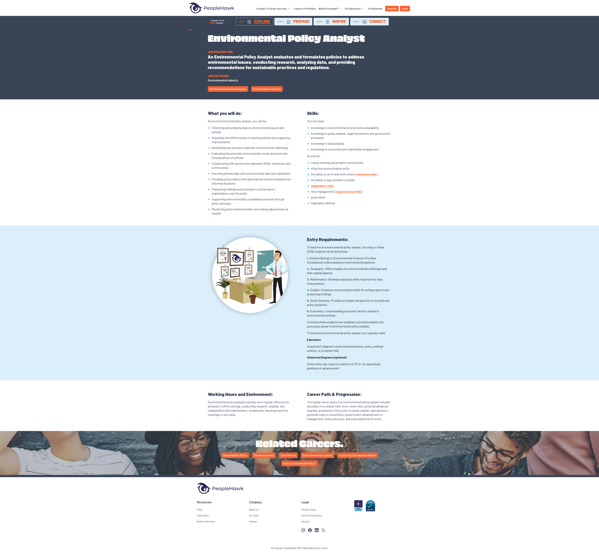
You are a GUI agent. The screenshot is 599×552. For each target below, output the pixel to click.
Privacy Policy (308, 509)
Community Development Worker (357, 455)
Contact (253, 521)
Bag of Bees (322, 548)
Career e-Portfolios (305, 8)
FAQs (199, 509)
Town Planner (288, 455)
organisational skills (348, 191)
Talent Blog (203, 515)
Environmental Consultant (317, 455)
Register (392, 8)
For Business (375, 8)
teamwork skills (366, 174)
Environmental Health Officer (299, 463)
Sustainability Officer (235, 455)
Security (305, 521)
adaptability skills (322, 186)
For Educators (353, 8)
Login (405, 8)
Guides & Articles (205, 521)
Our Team (254, 515)
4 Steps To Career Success (271, 8)
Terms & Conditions (311, 515)
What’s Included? (328, 8)
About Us (254, 509)
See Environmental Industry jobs (228, 88)
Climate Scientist (264, 455)
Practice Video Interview (267, 88)
